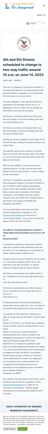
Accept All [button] (22, 429)
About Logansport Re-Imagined (24, 406)
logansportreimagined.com (14, 215)
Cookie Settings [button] (9, 429)
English (32, 23)
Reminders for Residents (24, 410)
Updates (17, 80)
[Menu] (44, 6)
